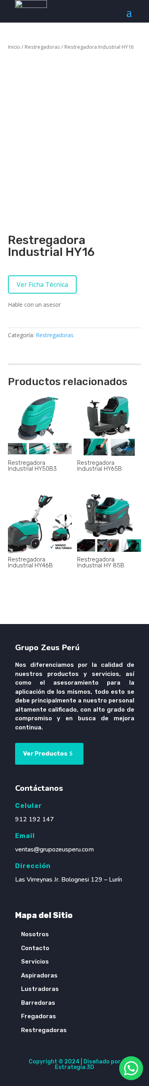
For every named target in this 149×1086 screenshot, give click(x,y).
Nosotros (35, 934)
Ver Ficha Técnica (42, 284)
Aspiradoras (39, 975)
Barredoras (38, 1002)
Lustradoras (40, 988)
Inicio (14, 46)
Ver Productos (45, 753)
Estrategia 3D (74, 1067)
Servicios (35, 961)
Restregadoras (42, 46)
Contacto (35, 948)
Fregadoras (38, 1016)
